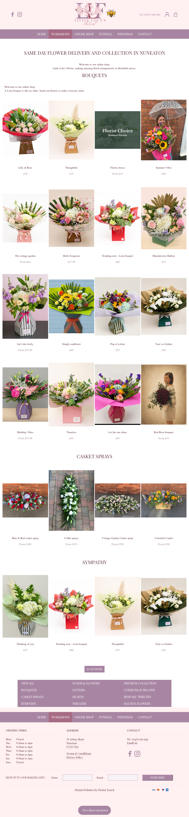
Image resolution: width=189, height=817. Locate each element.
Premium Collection (140, 683)
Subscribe (157, 777)
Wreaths (79, 704)
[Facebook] (12, 14)
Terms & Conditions (78, 753)
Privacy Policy (74, 757)
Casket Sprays (32, 697)
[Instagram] (20, 14)
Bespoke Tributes (137, 697)
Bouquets (29, 690)
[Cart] (177, 14)
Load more (94, 669)
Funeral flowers (86, 683)
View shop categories (95, 810)
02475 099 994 (152, 14)
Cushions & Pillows (139, 690)
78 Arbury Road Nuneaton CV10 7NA (75, 743)
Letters (78, 690)
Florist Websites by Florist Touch (94, 790)
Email (100, 777)
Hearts (78, 697)
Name (54, 777)
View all (27, 683)
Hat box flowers (137, 704)
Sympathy (28, 704)
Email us (132, 743)
